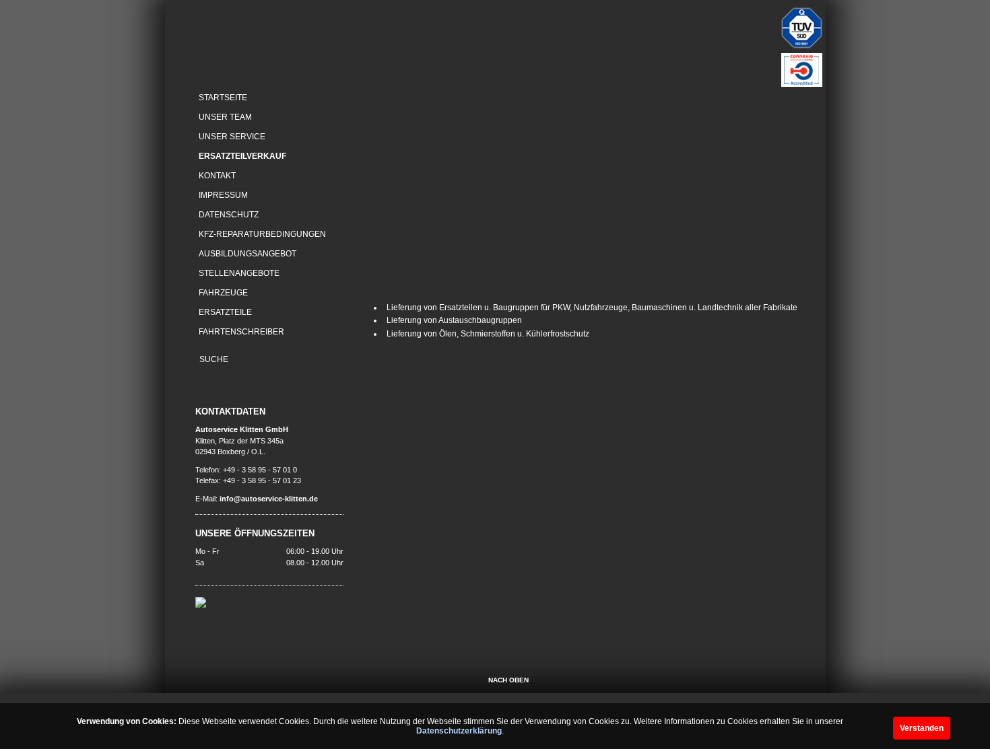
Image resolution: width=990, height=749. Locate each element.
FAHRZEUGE (223, 292)
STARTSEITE (223, 97)
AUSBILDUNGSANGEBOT (247, 253)
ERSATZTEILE (225, 312)
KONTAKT (217, 175)
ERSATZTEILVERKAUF (242, 156)
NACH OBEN (508, 680)
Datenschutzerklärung (459, 731)
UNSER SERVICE (232, 136)
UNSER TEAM (225, 117)
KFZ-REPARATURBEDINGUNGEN (262, 234)
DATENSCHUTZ (229, 214)
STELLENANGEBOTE (239, 273)
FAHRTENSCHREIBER (241, 331)
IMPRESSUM (223, 195)
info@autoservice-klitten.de (269, 499)
